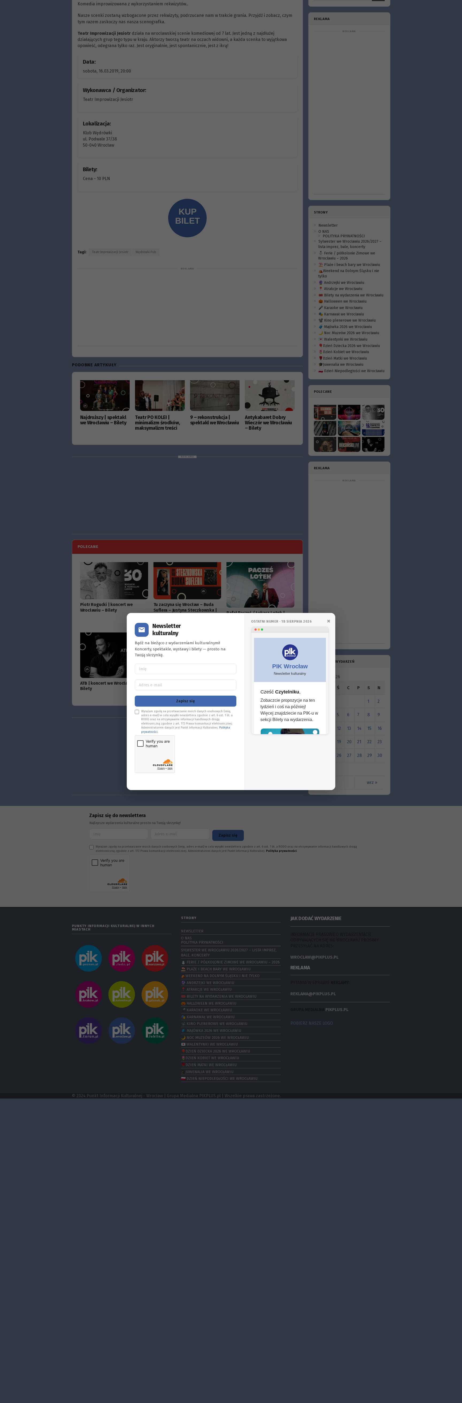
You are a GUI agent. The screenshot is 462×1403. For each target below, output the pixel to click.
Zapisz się (185, 701)
